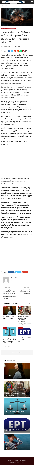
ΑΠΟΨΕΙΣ (3, 28)
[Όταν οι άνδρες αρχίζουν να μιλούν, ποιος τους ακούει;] (9, 310)
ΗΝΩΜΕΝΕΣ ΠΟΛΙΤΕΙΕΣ (11, 28)
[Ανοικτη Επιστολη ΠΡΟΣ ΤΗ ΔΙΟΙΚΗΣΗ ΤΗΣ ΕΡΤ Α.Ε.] (24, 331)
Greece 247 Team (20, 462)
